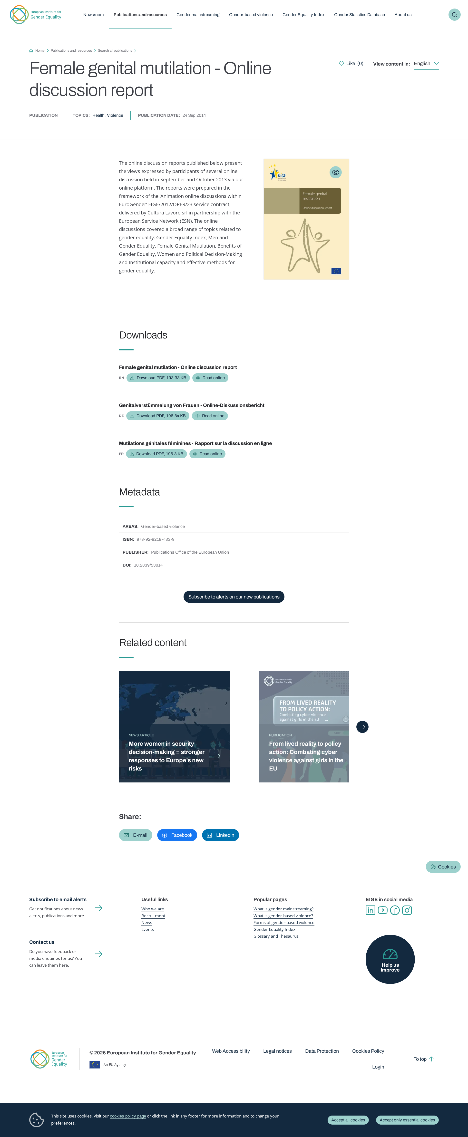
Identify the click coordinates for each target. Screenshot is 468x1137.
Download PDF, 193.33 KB (161, 378)
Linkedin (370, 910)
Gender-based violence (251, 14)
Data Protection (322, 1051)
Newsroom (93, 14)
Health (98, 115)
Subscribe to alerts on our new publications (234, 596)
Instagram (407, 910)
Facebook (395, 910)
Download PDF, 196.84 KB (161, 416)
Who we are (152, 909)
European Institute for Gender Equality (35, 14)
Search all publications (115, 50)
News (146, 922)
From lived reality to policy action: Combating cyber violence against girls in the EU (306, 756)
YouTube (383, 910)
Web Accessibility (231, 1051)
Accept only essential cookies (407, 1120)
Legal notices (277, 1051)
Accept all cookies (348, 1120)
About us (403, 14)
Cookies (447, 866)
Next (362, 727)
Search (454, 15)
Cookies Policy (368, 1051)
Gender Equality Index (303, 14)
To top (420, 1059)
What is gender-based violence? (283, 915)
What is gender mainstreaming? (283, 909)
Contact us (41, 942)
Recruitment (153, 915)
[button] (135, 835)
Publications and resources (140, 14)
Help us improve (390, 967)
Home (40, 50)
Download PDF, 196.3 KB (159, 454)
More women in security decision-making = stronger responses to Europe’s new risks (167, 756)
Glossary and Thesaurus (276, 936)
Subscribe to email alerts (58, 899)
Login (378, 1067)
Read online (214, 378)
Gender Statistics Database (359, 14)
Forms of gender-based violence (284, 922)
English (422, 63)
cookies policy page (128, 1116)
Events (147, 929)
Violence (115, 115)
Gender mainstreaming (197, 14)
